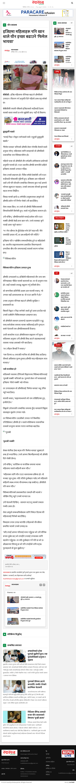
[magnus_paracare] (38, 16)
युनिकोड (48, 758)
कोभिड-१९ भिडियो (49, 773)
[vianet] (25, 558)
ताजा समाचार (62, 23)
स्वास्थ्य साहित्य (50, 762)
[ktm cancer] (25, 127)
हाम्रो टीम (3, 774)
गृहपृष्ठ (47, 754)
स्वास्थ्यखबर (6, 572)
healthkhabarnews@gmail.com (13, 578)
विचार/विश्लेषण (59, 218)
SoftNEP (72, 782)
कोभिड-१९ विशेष (50, 768)
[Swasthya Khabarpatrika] (38, 2)
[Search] (72, 3)
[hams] (25, 63)
